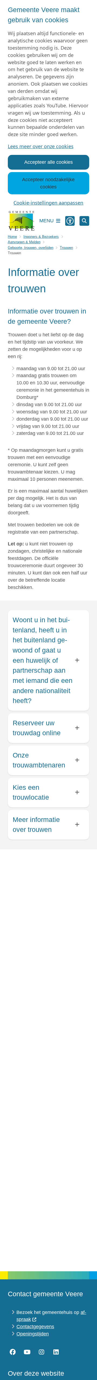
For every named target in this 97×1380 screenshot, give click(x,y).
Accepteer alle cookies (48, 162)
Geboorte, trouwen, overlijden (30, 248)
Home (12, 237)
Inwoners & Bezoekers (41, 237)
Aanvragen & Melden (24, 242)
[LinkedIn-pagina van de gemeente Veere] (56, 1352)
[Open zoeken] (84, 221)
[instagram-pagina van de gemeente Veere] (41, 1352)
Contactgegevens (35, 1326)
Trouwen (66, 248)
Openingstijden (32, 1334)
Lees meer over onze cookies (41, 146)
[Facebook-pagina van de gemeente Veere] (13, 1352)
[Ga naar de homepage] (21, 220)
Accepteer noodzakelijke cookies (48, 183)
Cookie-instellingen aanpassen (48, 202)
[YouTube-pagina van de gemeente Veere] (27, 1352)
